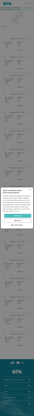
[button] (17, 225)
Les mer (16, 211)
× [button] (30, 189)
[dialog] (17, 208)
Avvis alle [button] (17, 220)
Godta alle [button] (18, 215)
